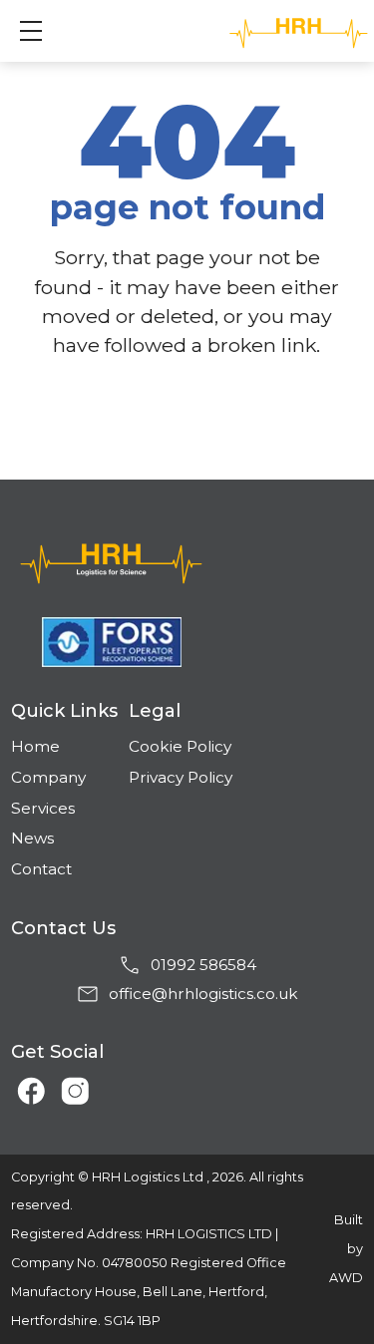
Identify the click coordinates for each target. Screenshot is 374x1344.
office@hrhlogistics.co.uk (203, 993)
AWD (346, 1277)
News (32, 838)
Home (35, 746)
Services (43, 808)
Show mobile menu (31, 31)
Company (48, 777)
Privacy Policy (180, 777)
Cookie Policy (180, 746)
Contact (41, 868)
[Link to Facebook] (25, 1084)
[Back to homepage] (187, 561)
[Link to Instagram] (70, 1084)
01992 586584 (203, 964)
